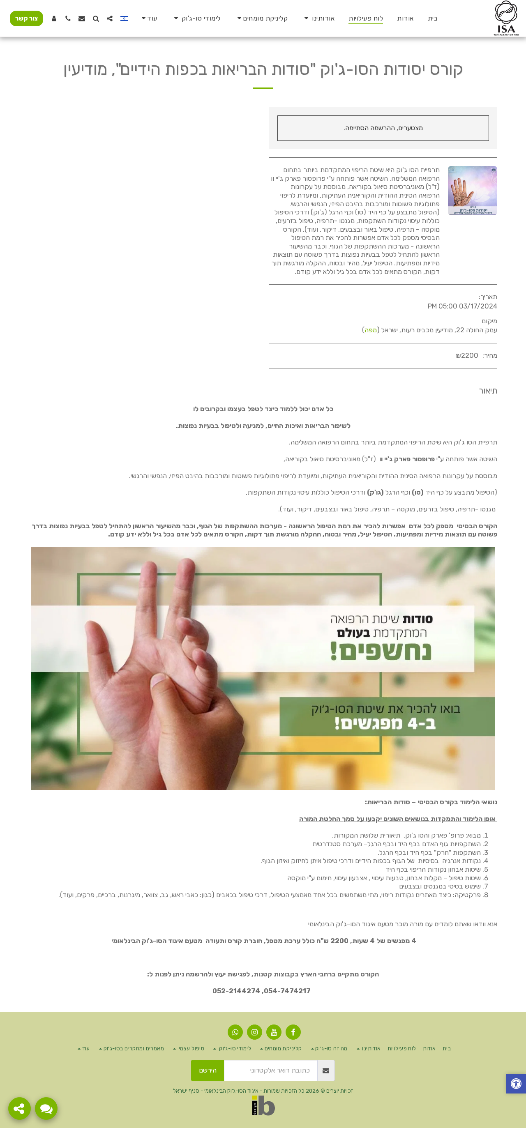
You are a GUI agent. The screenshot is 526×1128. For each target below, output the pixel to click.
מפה (371, 330)
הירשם (208, 1070)
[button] (318, 18)
